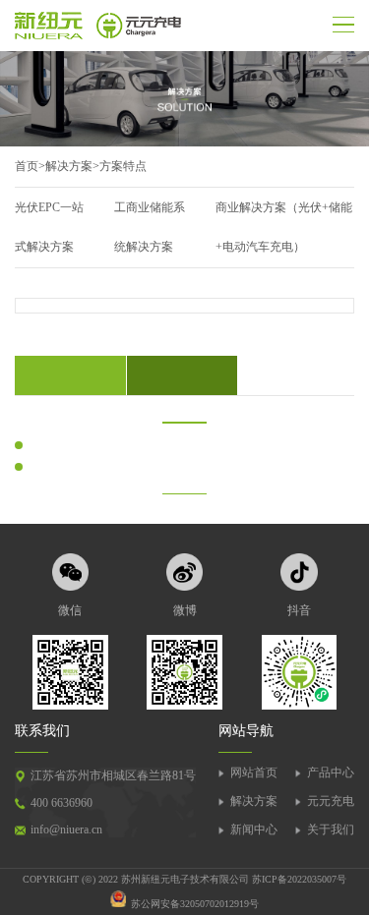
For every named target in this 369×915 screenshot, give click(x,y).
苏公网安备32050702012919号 (195, 903)
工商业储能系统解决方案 (149, 227)
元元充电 (330, 801)
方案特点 (123, 166)
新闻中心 (253, 829)
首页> (30, 166)
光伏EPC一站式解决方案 (49, 227)
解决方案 (68, 166)
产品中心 (330, 772)
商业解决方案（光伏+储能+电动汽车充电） (283, 227)
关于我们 (330, 829)
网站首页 (253, 772)
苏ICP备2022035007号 (299, 879)
